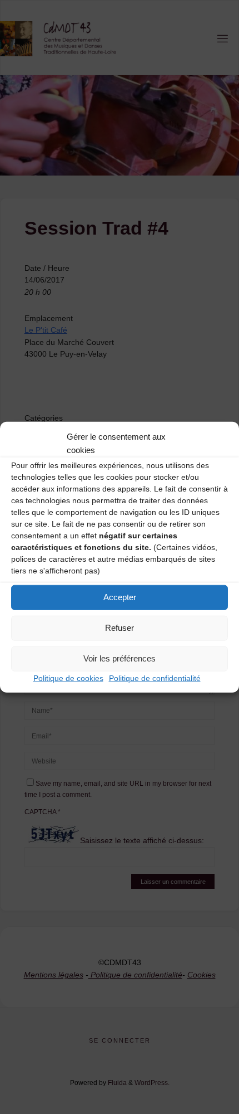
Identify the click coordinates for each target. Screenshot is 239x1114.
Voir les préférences (119, 658)
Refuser (119, 628)
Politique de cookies (68, 677)
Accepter (119, 597)
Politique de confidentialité (155, 677)
